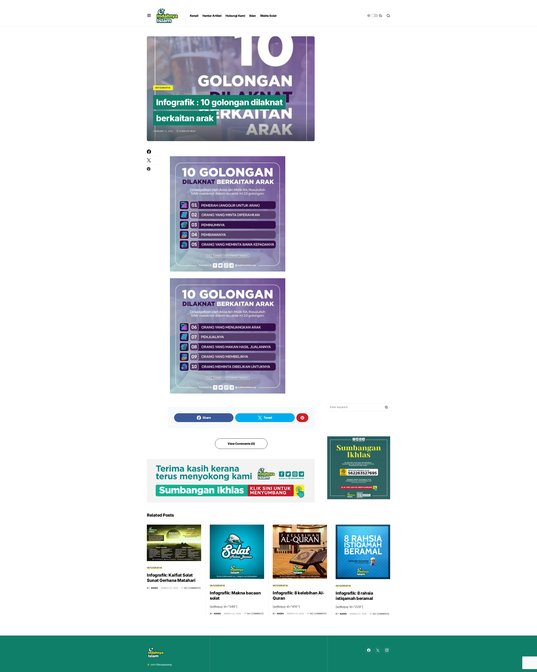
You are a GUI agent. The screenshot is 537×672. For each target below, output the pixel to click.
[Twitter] (377, 650)
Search (386, 407)
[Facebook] (368, 650)
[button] (149, 15)
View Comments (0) (241, 443)
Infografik (163, 87)
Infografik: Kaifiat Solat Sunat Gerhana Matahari (171, 578)
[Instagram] (386, 650)
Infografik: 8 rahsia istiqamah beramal (354, 596)
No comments (192, 588)
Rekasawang (164, 664)
